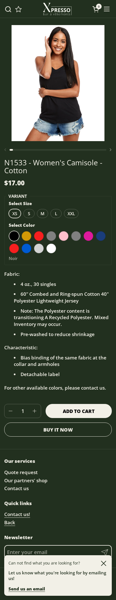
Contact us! (17, 514)
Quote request (21, 472)
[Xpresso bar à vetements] (57, 9)
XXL (71, 213)
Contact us (16, 488)
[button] (8, 9)
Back (9, 522)
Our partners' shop (26, 480)
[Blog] (18, 9)
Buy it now (58, 429)
